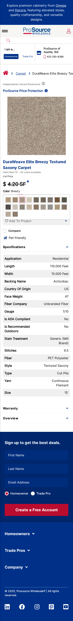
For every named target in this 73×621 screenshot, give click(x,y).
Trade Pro (43, 493)
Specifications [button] (14, 247)
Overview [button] (10, 418)
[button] (5, 31)
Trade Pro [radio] (27, 56)
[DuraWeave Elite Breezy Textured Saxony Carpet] (36, 126)
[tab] (36, 247)
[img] (43, 84)
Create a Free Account (36, 510)
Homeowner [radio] (11, 56)
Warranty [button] (10, 408)
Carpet (21, 73)
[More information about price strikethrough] (28, 184)
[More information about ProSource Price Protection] (45, 90)
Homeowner (19, 493)
